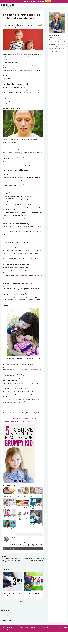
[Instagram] (5, 627)
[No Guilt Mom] (7, 5)
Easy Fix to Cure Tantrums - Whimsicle (14, 615)
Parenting (26, 12)
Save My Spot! (47, 1)
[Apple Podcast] (10, 627)
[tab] (20, 601)
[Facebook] (3, 627)
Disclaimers (45, 627)
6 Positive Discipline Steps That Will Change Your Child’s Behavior (20, 417)
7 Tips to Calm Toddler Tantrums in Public (14, 420)
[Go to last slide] (4, 586)
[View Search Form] (66, 5)
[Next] (41, 586)
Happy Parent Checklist (22, 54)
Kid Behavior (20, 12)
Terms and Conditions (31, 629)
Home (21, 627)
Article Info (23, 534)
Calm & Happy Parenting (30, 283)
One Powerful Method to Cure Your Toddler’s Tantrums (17, 421)
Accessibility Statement (36, 627)
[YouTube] (12, 627)
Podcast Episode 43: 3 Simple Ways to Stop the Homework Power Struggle (34, 558)
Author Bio (9, 534)
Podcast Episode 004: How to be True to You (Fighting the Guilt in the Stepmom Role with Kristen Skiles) (11, 559)
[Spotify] (7, 627)
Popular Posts (36, 534)
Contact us (39, 629)
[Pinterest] (7, 629)
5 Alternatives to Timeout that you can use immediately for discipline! (21, 418)
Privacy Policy (27, 627)
